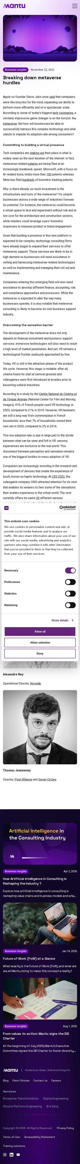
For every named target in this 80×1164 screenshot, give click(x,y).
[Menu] (75, 6)
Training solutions (14, 1146)
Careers (56, 1080)
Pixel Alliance (23, 779)
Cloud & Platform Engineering (22, 1106)
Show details (60, 620)
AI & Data (52, 1106)
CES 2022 (58, 476)
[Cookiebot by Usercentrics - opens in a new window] (59, 508)
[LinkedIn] (11, 1155)
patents (33, 164)
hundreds (28, 180)
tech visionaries (63, 113)
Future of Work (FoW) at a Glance (29, 958)
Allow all (40, 631)
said (52, 97)
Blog (6, 1080)
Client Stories (21, 1080)
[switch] (70, 582)
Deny (40, 653)
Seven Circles (47, 779)
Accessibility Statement (39, 1137)
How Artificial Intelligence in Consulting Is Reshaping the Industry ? (34, 881)
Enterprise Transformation (21, 1098)
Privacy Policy (65, 1128)
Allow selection (40, 642)
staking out (37, 153)
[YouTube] (18, 1155)
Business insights (16, 69)
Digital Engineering (55, 1098)
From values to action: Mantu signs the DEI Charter (36, 1035)
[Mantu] (14, 6)
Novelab (35, 683)
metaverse (10, 123)
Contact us (40, 1080)
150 (48, 174)
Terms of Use (11, 1137)
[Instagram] (5, 1155)
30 (37, 498)
